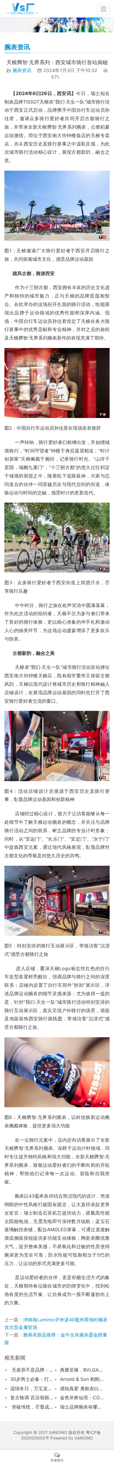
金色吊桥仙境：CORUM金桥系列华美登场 (81, 1397)
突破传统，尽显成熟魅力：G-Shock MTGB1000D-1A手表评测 (32, 1407)
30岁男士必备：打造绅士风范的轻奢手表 (32, 1379)
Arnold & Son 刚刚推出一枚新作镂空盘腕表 (81, 1379)
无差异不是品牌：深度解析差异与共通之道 (32, 1370)
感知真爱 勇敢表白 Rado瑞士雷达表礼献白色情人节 (81, 1388)
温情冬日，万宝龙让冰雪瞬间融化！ (32, 1388)
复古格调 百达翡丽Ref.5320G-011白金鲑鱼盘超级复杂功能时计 (32, 1397)
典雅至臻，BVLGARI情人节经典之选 (81, 1370)
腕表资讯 (22, 70)
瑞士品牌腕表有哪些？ (81, 1407)
